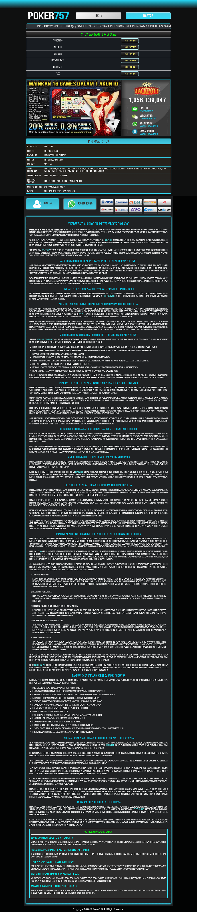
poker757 (46, 250)
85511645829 (85, 203)
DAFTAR (148, 16)
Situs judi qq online (44, 339)
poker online (39, 665)
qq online (108, 240)
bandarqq (82, 314)
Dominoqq (79, 472)
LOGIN (98, 16)
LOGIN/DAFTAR (130, 40)
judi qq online (138, 809)
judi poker (110, 745)
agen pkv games (109, 296)
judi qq (39, 551)
